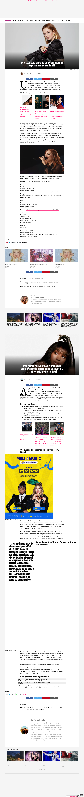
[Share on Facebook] (29, 79)
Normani (43, 391)
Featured (34, 278)
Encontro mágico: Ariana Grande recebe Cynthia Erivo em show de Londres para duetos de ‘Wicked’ (57, 114)
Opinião (54, 20)
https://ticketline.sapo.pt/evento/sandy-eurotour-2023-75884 (42, 210)
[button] (80, 795)
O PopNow (67, 20)
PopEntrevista (46, 20)
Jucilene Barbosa (30, 73)
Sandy (46, 83)
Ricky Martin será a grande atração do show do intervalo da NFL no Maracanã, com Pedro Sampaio (41, 114)
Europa (30, 278)
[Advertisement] (42, 9)
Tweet (24, 694)
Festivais (37, 20)
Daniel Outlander (30, 379)
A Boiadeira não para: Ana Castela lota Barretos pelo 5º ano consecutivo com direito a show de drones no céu (41, 441)
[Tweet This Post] (38, 79)
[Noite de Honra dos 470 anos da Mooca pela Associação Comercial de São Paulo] (27, 427)
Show (42, 278)
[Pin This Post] (46, 79)
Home (14, 20)
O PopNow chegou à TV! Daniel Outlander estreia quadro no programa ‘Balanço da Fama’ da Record (57, 441)
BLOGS (31, 20)
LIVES (26, 20)
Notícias (20, 20)
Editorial (60, 20)
